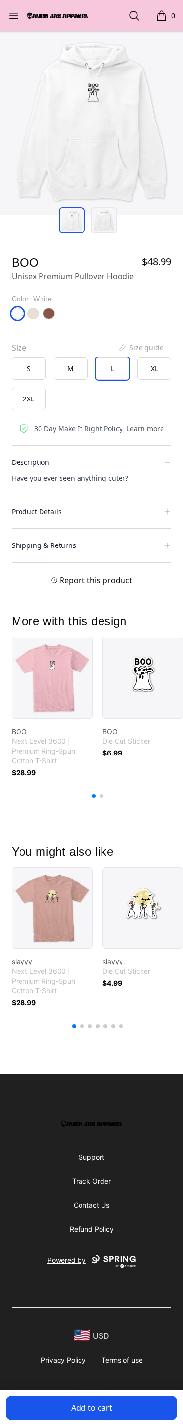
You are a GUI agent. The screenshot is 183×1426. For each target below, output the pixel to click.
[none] (140, 348)
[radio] (29, 368)
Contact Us (91, 1205)
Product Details (36, 511)
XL (154, 368)
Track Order (91, 1181)
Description (30, 462)
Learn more (145, 428)
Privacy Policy (63, 1360)
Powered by (66, 1260)
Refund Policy (92, 1229)
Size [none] (19, 347)
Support (91, 1157)
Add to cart (91, 1408)
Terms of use (122, 1360)
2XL (28, 398)
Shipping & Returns (44, 545)
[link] (52, 677)
